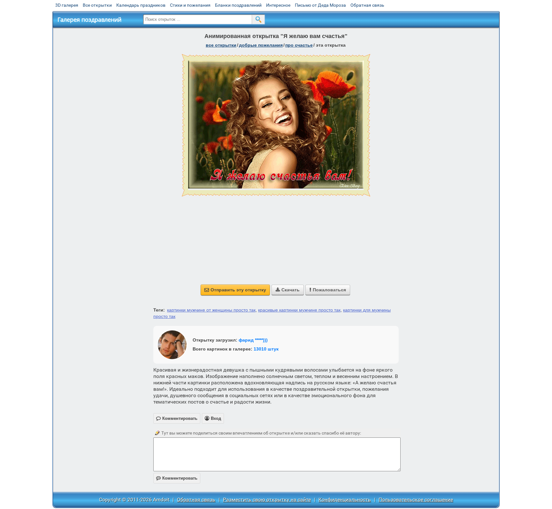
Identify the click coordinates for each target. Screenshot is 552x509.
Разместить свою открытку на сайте (267, 500)
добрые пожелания (261, 45)
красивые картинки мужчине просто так (299, 309)
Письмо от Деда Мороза (320, 5)
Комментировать (176, 478)
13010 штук (266, 348)
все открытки (221, 45)
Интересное (278, 5)
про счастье (299, 45)
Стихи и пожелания (190, 5)
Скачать (288, 289)
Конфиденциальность (344, 500)
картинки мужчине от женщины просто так (211, 309)
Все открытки (97, 5)
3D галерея (66, 5)
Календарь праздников (140, 5)
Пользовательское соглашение (416, 500)
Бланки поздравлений (238, 5)
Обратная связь (367, 5)
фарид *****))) (253, 340)
